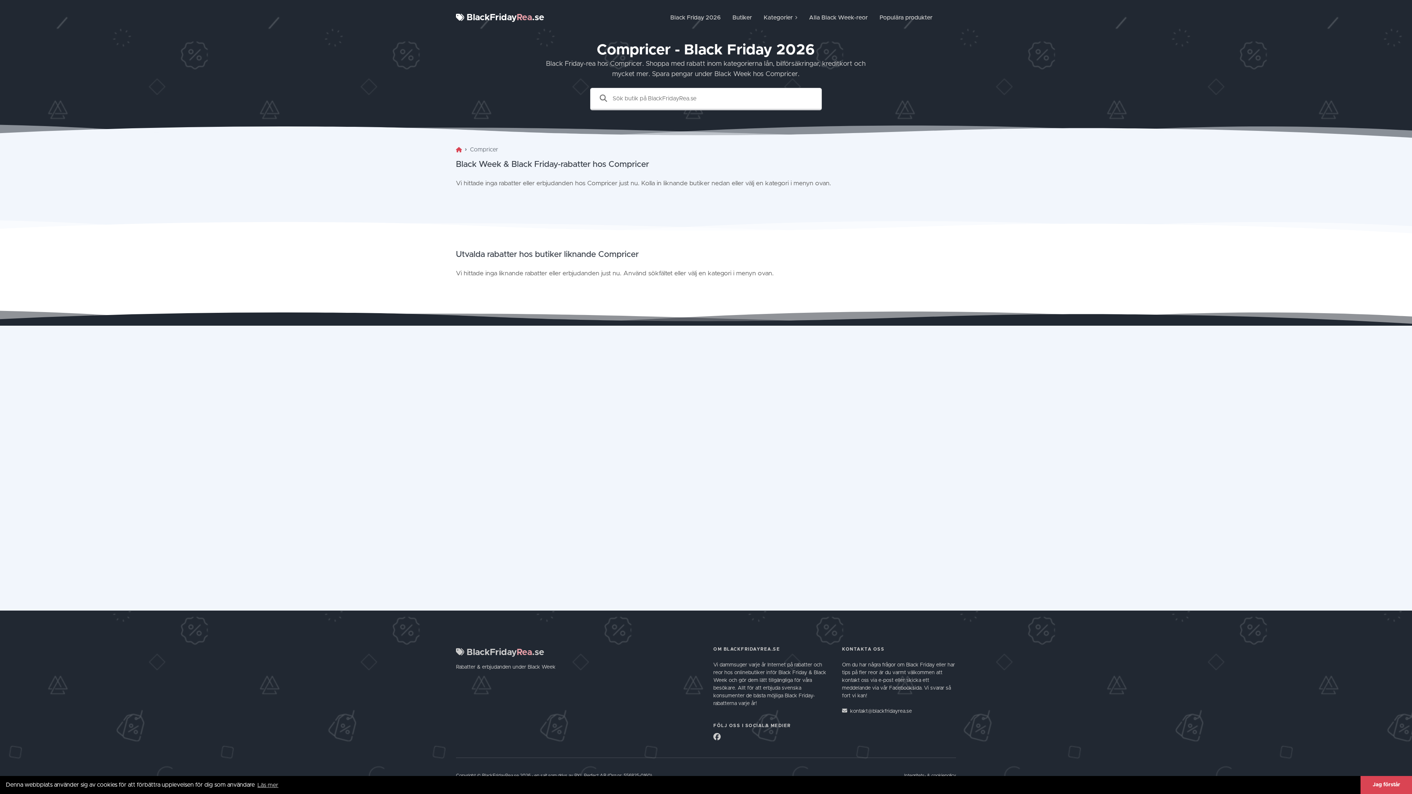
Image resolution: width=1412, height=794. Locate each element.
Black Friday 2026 (695, 18)
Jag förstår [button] (1386, 784)
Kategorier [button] (778, 18)
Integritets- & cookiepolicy (930, 775)
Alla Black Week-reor (838, 18)
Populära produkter (906, 18)
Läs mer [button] (267, 785)
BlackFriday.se (504, 17)
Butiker (742, 18)
